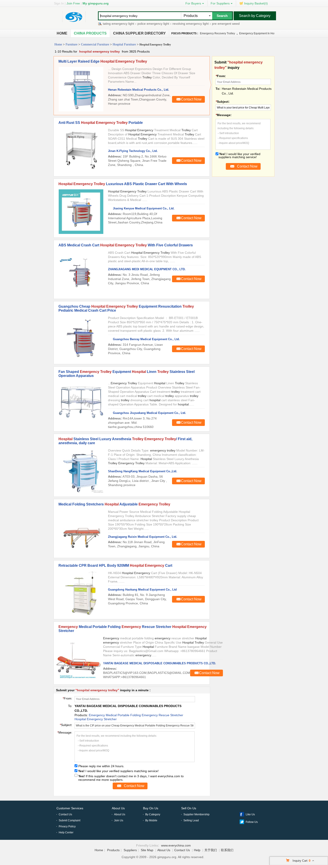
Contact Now (191, 99)
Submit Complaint (69, 820)
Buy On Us (150, 808)
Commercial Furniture (95, 44)
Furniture (71, 44)
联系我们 (227, 850)
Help (197, 850)
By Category (152, 814)
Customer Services (69, 808)
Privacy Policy (67, 826)
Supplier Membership (196, 814)
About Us (118, 808)
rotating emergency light (107, 23)
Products (113, 850)
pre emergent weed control (221, 23)
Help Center (66, 832)
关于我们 (210, 850)
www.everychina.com (176, 845)
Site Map (147, 850)
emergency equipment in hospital (259, 33)
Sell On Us (188, 808)
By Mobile (151, 820)
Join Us (118, 820)
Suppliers (130, 850)
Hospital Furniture (124, 44)
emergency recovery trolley (217, 33)
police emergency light (143, 23)
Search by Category (254, 16)
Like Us (250, 814)
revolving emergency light (180, 23)
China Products (90, 33)
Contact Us (65, 814)
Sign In (59, 3)
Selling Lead (191, 820)
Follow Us (252, 822)
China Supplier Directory (139, 33)
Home (62, 33)
